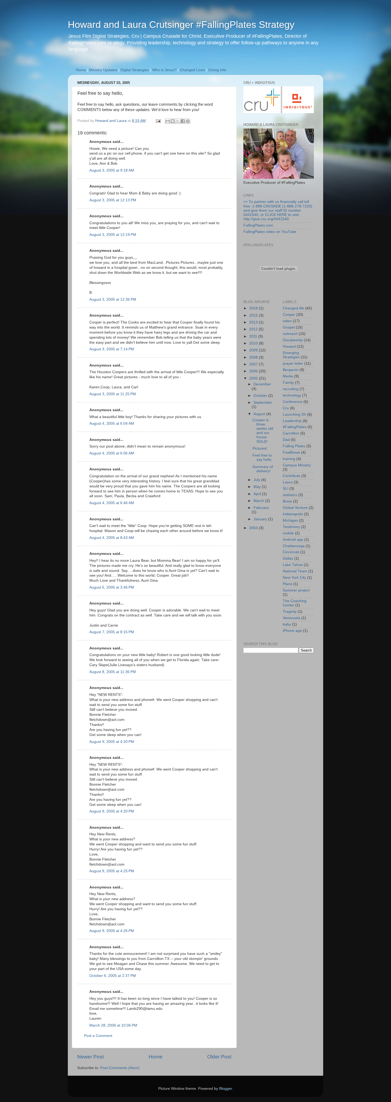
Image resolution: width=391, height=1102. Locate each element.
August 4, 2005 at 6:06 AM (111, 453)
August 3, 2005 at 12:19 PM (112, 235)
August (259, 414)
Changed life (293, 308)
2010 (254, 343)
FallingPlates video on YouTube (269, 232)
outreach (290, 334)
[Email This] (167, 121)
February (261, 508)
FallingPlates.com (258, 225)
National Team (295, 571)
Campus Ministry (297, 465)
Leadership (292, 421)
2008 (254, 357)
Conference (292, 402)
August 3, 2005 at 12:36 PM (112, 299)
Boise (287, 501)
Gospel (289, 327)
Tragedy (290, 612)
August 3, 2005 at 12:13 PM (112, 200)
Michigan (290, 520)
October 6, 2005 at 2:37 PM (112, 976)
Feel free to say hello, (262, 457)
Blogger (225, 1089)
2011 (253, 336)
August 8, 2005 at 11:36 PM (112, 672)
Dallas (288, 558)
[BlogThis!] (172, 121)
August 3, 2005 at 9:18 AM (111, 170)
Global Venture (295, 508)
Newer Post (90, 1057)
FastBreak (291, 452)
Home (81, 70)
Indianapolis (293, 514)
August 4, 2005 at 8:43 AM (111, 538)
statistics (290, 495)
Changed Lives (192, 70)
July (257, 480)
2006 (254, 371)
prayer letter (293, 363)
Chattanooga (294, 546)
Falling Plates (294, 446)
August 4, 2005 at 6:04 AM (111, 424)
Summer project (296, 590)
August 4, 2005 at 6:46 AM (111, 503)
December (262, 384)
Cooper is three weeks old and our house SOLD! (262, 431)
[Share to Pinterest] (187, 121)
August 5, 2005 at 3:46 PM (111, 587)
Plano (287, 584)
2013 (254, 322)
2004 (254, 528)
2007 (254, 364)
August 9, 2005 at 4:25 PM (111, 871)
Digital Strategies (134, 70)
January (260, 519)
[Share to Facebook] (182, 121)
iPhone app (292, 631)
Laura (288, 482)
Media (288, 376)
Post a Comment (98, 1036)
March (259, 501)
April (257, 494)
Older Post (219, 1057)
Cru (286, 408)
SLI (285, 489)
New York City (294, 578)
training (289, 459)
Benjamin (290, 370)
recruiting (290, 389)
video (287, 321)
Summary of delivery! (262, 469)
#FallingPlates (294, 427)
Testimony (291, 527)
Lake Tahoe (293, 565)
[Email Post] (158, 121)
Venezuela (291, 618)
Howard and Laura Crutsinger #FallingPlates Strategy (181, 24)
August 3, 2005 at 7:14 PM (111, 349)
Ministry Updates (103, 70)
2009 (254, 350)
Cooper (289, 315)
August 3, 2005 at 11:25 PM (112, 394)
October (260, 396)
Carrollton (291, 433)
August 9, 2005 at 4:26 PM (111, 931)
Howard (289, 346)
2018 (254, 308)
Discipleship (293, 340)
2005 (254, 378)
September (262, 403)
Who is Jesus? (164, 70)
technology (292, 395)
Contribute (291, 476)
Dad (286, 440)
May (257, 487)
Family (288, 383)
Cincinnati (291, 552)
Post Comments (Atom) (120, 1068)
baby (287, 624)
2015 (254, 315)
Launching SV (294, 414)
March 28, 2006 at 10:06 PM (113, 1025)
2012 (254, 329)
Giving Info (217, 70)
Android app (293, 540)
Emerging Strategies (291, 355)
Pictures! (259, 448)
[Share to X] (177, 121)
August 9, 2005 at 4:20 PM (111, 742)
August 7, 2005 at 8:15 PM (111, 632)
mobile (288, 533)
